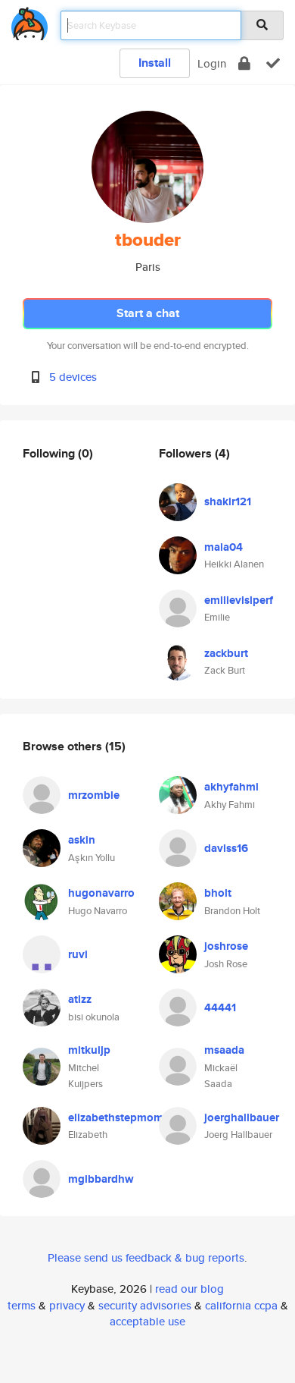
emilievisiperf (238, 600)
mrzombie (94, 795)
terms (22, 1305)
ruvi (78, 954)
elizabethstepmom (115, 1117)
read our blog (189, 1289)
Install (154, 62)
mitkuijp (89, 1050)
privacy (67, 1305)
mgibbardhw (101, 1179)
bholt (217, 893)
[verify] (273, 63)
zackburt (226, 653)
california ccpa (241, 1305)
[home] (29, 21)
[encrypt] (244, 63)
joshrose (226, 946)
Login (211, 63)
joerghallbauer (241, 1117)
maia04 (223, 547)
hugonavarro (101, 893)
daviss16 (226, 848)
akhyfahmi (231, 786)
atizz (80, 999)
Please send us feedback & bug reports (146, 1257)
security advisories (144, 1305)
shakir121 (227, 501)
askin (81, 839)
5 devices (73, 377)
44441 (220, 1007)
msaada (224, 1050)
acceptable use (147, 1321)
